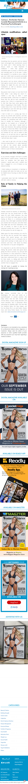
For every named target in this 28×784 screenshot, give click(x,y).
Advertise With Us (19, 762)
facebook (2, 762)
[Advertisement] (14, 672)
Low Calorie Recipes (5, 774)
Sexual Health (4, 739)
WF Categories (4, 772)
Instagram (9, 762)
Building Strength (5, 713)
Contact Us (15, 779)
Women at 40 (4, 745)
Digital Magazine (18, 764)
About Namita (16, 772)
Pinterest (7, 762)
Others (2, 750)
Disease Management (8, 16)
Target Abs (3, 742)
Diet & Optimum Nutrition (7, 721)
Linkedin (5, 762)
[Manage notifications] (24, 781)
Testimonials (15, 777)
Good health (4, 731)
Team (14, 774)
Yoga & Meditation (5, 747)
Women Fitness (8, 7)
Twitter (4, 762)
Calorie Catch (4, 715)
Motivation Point (17, 16)
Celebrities (3, 718)
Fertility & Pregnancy (6, 729)
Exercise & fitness (5, 726)
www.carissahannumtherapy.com (16, 312)
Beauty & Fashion (5, 710)
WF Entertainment (5, 779)
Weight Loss (4, 737)
